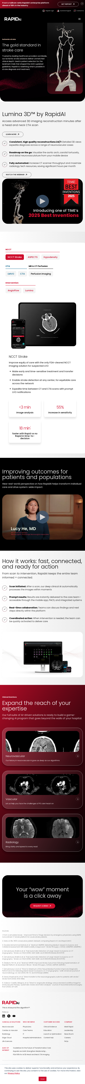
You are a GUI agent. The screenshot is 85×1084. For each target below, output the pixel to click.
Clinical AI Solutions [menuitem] (11, 1022)
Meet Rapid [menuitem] (68, 1027)
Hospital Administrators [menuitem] (32, 1038)
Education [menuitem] (48, 1030)
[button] (10, 1002)
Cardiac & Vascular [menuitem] (10, 1030)
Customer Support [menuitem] (65, 11)
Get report (66, 4)
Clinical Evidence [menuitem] (50, 1027)
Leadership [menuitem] (68, 1030)
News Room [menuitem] (69, 1034)
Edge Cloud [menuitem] (6, 1038)
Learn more (11, 134)
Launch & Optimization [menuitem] (53, 1034)
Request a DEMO (40, 906)
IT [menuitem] (23, 1034)
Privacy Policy (14, 1073)
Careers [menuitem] (67, 1038)
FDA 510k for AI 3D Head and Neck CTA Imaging (31, 1054)
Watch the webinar (15, 174)
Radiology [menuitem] (6, 1034)
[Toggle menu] (79, 19)
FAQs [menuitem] (66, 1041)
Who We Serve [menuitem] (29, 1022)
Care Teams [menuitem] (28, 1030)
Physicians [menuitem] (27, 1027)
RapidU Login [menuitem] (50, 11)
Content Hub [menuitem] (49, 1038)
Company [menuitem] (68, 1022)
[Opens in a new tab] (3, 1016)
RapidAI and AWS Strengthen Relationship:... (30, 1051)
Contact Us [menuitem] (80, 11)
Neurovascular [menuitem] (8, 1027)
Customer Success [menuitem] (52, 1022)
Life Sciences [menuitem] (7, 1041)
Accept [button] (43, 1079)
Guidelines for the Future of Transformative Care (32, 1048)
